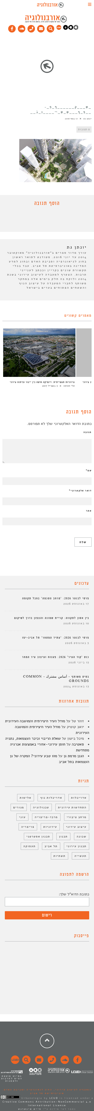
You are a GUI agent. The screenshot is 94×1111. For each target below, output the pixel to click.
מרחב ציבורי (77, 817)
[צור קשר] (51, 1062)
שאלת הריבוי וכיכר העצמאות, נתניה (33, 738)
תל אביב (51, 846)
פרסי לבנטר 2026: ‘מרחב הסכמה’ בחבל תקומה (55, 598)
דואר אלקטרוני (80, 490)
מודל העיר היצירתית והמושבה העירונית (35, 721)
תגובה (87, 432)
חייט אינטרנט (29, 1109)
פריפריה (27, 827)
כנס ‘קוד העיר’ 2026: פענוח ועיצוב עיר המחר (55, 657)
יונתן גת (87, 118)
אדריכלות (79, 798)
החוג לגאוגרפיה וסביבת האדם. (27, 1089)
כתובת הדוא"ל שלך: (74, 894)
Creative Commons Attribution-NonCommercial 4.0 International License (47, 1103)
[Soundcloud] (22, 27)
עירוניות (50, 827)
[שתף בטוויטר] (43, 220)
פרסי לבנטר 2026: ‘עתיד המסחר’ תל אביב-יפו (55, 638)
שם (89, 470)
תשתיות (60, 856)
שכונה (82, 836)
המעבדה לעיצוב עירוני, (72, 1089)
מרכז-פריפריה (46, 817)
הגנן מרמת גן (74, 756)
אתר (89, 510)
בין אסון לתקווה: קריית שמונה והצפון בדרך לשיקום (51, 618)
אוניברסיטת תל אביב (47, 1093)
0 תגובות (84, 129)
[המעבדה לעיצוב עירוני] (58, 29)
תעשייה (80, 856)
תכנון (63, 836)
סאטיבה (78, 744)
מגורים (18, 807)
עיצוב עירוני (76, 827)
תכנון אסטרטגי (38, 836)
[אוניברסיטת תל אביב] (70, 29)
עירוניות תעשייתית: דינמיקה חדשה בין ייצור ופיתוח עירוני (42, 382)
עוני (22, 817)
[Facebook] (12, 27)
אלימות (25, 798)
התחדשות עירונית (72, 807)
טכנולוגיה (41, 807)
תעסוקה (29, 846)
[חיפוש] (50, 27)
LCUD (53, 1098)
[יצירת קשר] (31, 27)
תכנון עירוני (77, 846)
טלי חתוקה (69, 385)
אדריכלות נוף (51, 798)
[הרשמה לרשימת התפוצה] (41, 27)
